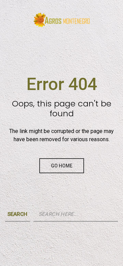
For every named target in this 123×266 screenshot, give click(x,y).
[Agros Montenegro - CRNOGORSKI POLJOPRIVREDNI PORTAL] (61, 17)
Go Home (61, 165)
